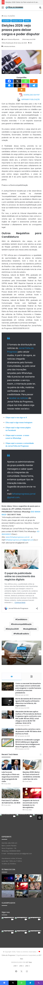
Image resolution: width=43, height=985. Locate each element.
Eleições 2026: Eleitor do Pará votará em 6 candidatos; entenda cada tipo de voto (31, 775)
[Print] (34, 81)
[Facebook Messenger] (9, 85)
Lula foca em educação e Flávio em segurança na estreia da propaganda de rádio (10, 777)
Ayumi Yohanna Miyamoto (11, 39)
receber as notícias (18, 398)
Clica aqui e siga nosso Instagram (19, 422)
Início (5, 16)
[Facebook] (9, 81)
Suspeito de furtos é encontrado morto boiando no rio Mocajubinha (31, 804)
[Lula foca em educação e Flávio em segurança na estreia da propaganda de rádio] (11, 764)
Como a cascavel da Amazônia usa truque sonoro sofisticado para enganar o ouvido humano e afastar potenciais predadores (28, 688)
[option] (21, 653)
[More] (21, 90)
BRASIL (21, 649)
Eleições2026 (13, 629)
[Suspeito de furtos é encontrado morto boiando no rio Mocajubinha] (32, 793)
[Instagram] (25, 85)
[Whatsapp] (25, 81)
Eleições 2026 (17, 21)
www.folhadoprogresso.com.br (18, 537)
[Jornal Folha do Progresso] (14, 7)
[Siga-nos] (39, 817)
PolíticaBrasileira (22, 634)
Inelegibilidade (30, 629)
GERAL (27, 21)
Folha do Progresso (8, 955)
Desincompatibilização (22, 624)
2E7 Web (29, 962)
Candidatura (22, 619)
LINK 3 (27, 966)
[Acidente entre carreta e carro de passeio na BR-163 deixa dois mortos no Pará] (8, 732)
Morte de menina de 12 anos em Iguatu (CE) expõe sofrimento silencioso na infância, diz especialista (28, 702)
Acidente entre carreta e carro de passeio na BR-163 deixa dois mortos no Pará (28, 731)
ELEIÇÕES (11, 16)
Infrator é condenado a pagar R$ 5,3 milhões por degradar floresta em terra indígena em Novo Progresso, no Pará (27, 743)
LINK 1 (15, 966)
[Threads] (17, 85)
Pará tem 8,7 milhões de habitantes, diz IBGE (21, 655)
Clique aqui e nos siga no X (16, 417)
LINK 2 (21, 966)
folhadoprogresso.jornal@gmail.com (19, 540)
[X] (17, 81)
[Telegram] (34, 85)
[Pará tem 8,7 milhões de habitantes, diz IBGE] (11, 793)
